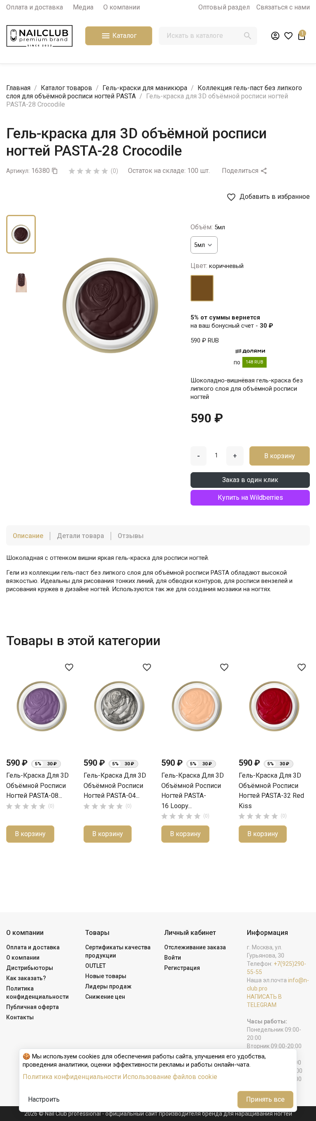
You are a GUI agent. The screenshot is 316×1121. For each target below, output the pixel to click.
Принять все (265, 1099)
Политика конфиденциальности (72, 1077)
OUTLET (95, 966)
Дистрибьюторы (29, 968)
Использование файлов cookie (170, 1077)
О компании (121, 7)
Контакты (20, 1017)
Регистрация (182, 968)
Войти (172, 957)
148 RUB (254, 362)
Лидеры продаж (108, 986)
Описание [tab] (28, 536)
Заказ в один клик (250, 480)
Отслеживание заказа (195, 947)
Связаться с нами (283, 7)
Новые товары (105, 976)
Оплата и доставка (34, 7)
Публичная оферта (32, 1007)
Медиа (83, 7)
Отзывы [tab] (131, 536)
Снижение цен (105, 996)
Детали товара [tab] (80, 536)
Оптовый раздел (224, 7)
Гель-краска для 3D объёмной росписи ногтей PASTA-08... (37, 785)
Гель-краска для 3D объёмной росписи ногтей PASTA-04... (115, 785)
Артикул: (18, 171)
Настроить (44, 1099)
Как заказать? (26, 978)
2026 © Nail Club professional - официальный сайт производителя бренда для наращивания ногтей (158, 1113)
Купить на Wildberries (250, 497)
